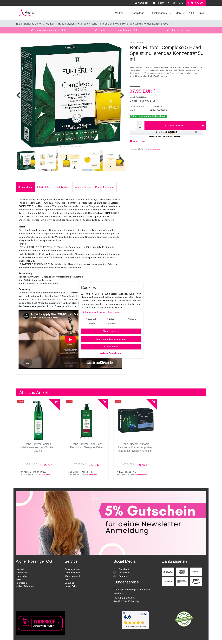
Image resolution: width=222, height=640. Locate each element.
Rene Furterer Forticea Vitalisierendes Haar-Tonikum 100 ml (38, 447)
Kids (191, 13)
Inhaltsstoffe (43, 187)
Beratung (69, 583)
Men (178, 13)
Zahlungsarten (72, 569)
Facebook (123, 569)
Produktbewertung (104, 187)
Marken (119, 13)
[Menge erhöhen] (139, 123)
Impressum (21, 583)
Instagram (123, 572)
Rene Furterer (65, 23)
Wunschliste (138, 141)
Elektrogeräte (160, 13)
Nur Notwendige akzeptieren (111, 338)
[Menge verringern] (139, 127)
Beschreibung (25, 187)
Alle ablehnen (111, 346)
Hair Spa (82, 23)
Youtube (122, 576)
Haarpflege (138, 13)
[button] (166, 133)
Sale (201, 13)
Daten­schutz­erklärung (94, 311)
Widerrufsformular (25, 586)
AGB (18, 579)
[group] (87, 420)
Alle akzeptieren (111, 331)
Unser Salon (71, 586)
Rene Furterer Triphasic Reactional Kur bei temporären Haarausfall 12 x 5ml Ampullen (135, 447)
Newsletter (21, 572)
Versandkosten (153, 149)
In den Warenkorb (174, 125)
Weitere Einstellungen (111, 353)
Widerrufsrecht (72, 576)
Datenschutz (22, 576)
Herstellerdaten (62, 187)
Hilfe (67, 579)
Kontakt (20, 569)
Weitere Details (83, 187)
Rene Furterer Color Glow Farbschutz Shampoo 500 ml (86, 446)
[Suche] (174, 3)
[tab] (25, 187)
